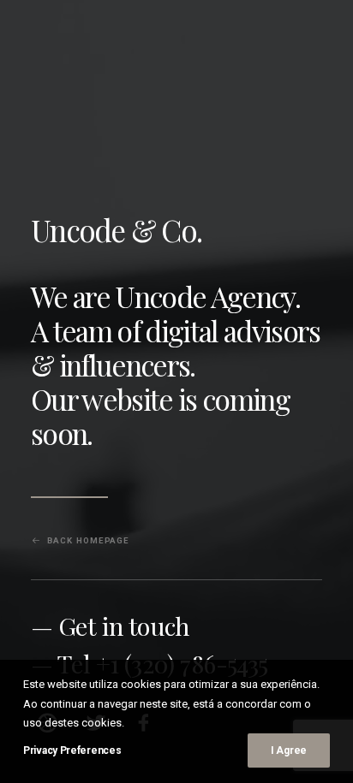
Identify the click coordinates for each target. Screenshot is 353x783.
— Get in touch (110, 625)
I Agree (289, 750)
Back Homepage (88, 541)
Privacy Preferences (72, 750)
